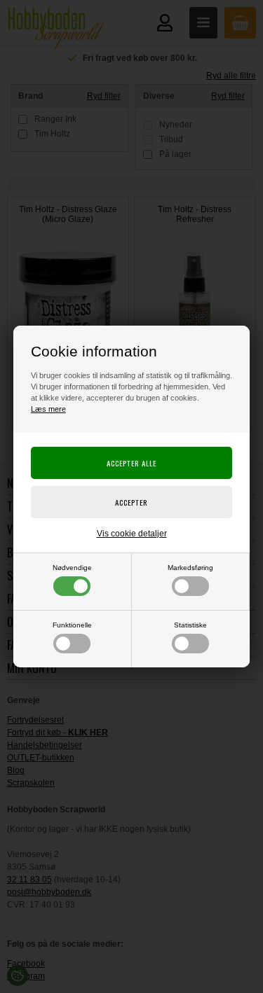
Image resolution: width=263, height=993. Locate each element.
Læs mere (48, 409)
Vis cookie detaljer (132, 534)
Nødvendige (72, 567)
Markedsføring (190, 567)
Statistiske (190, 625)
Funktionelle (72, 625)
